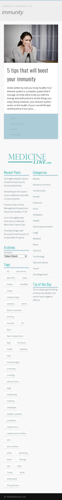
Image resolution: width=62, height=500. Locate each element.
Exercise (10, 323)
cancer (10, 290)
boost (24, 277)
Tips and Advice (40, 262)
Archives (8, 252)
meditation (12, 407)
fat (22, 323)
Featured (37, 202)
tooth (19, 465)
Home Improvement (43, 226)
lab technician (13, 381)
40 (8, 271)
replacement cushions (16, 433)
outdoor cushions (14, 414)
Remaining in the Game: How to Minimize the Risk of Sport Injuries (16, 195)
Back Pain (11, 277)
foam (9, 329)
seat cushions (13, 446)
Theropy (22, 459)
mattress (11, 401)
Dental (36, 196)
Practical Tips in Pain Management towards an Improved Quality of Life (16, 208)
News (35, 244)
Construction (39, 190)
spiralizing (23, 453)
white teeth (12, 478)
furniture (22, 342)
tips (8, 465)
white (22, 472)
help (9, 355)
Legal (35, 232)
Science (37, 250)
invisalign (11, 375)
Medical (37, 238)
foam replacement (15, 336)
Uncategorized (40, 274)
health (10, 349)
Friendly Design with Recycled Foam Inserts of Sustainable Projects (16, 234)
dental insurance (14, 310)
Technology (38, 256)
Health (14, 129)
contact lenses (13, 297)
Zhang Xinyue (13, 485)
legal (9, 388)
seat (9, 439)
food (9, 342)
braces (10, 284)
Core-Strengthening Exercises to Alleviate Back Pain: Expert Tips (14, 221)
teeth (9, 459)
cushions (10, 303)
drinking (10, 316)
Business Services (42, 184)
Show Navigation (50, 29)
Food (35, 208)
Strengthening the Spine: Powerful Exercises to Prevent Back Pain (16, 182)
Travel (10, 472)
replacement (12, 426)
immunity (11, 368)
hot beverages (13, 362)
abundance (21, 271)
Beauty (36, 178)
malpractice (12, 394)
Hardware (37, 214)
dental (24, 303)
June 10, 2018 (17, 123)
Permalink (15, 134)
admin (14, 118)
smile (9, 453)
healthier (24, 349)
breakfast (24, 284)
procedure (11, 420)
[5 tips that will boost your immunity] (31, 44)
